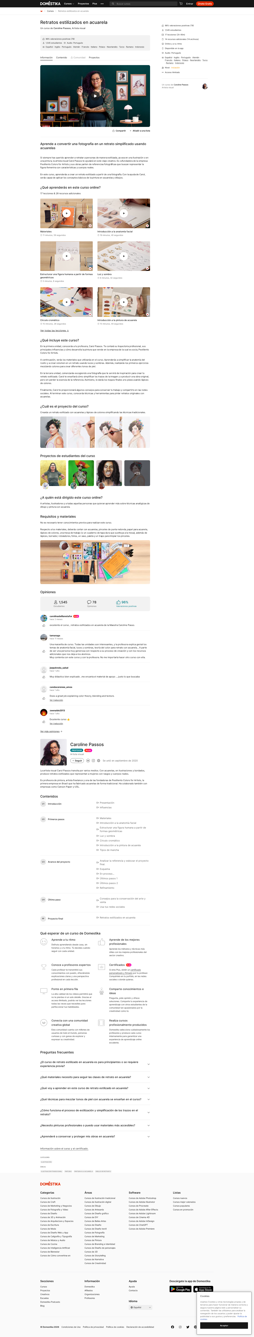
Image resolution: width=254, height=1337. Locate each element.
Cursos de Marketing (95, 1236)
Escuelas (44, 1298)
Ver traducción (56, 700)
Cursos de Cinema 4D (139, 1217)
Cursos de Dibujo (93, 1205)
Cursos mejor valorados (184, 1202)
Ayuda (132, 1286)
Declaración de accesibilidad (140, 1327)
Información (46, 57)
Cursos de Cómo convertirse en (55, 1255)
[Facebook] (173, 1327)
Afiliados (89, 1290)
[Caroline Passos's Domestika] (88, 760)
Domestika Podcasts (50, 1302)
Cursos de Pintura (93, 1240)
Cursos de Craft (47, 1202)
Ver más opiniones (50, 731)
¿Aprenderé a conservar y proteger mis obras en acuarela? (77, 1136)
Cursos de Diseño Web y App (54, 1232)
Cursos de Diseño (48, 1213)
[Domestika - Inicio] (41, 11)
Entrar (189, 3)
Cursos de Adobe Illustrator (142, 1202)
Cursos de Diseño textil (96, 1228)
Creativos (44, 1294)
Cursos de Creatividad (95, 1263)
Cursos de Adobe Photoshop (142, 1198)
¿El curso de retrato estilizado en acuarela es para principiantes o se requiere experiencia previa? (89, 1064)
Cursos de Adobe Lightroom (142, 1213)
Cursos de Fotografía (95, 1232)
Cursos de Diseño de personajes (100, 1248)
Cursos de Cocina (48, 1244)
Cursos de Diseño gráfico (97, 1213)
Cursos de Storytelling (95, 1255)
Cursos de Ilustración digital (98, 1202)
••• (102, 3)
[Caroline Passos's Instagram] (93, 760)
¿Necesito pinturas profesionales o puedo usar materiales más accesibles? (87, 1125)
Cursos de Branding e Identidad (100, 1244)
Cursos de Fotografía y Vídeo (54, 1209)
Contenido (61, 57)
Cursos (68, 3)
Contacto (133, 1290)
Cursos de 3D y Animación (53, 1217)
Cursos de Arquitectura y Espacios (56, 1221)
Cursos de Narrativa (94, 1259)
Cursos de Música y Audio (52, 1240)
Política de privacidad (93, 1327)
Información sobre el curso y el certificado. (64, 1148)
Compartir (121, 130)
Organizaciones (92, 1294)
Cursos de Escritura (49, 1225)
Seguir (78, 760)
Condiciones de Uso (71, 1327)
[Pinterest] (195, 1327)
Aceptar (224, 1325)
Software (135, 1192)
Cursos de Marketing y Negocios (56, 1205)
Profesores (90, 1298)
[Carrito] (181, 3)
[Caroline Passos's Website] (98, 760)
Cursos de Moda (48, 1228)
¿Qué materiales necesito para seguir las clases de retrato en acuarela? (85, 1077)
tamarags (55, 635)
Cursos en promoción (183, 1209)
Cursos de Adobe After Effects (143, 1209)
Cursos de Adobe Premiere (141, 1228)
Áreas (88, 1192)
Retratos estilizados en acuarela (73, 22)
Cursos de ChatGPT (138, 1225)
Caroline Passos (62, 28)
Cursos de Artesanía (94, 1209)
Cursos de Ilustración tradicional (100, 1198)
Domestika (90, 1286)
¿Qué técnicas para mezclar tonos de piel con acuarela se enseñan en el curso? (90, 1099)
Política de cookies (115, 1327)
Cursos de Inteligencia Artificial (55, 1248)
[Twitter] (188, 1327)
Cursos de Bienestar (50, 1251)
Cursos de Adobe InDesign (141, 1221)
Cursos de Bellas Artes (95, 1221)
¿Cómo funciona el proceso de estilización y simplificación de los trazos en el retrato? (89, 1112)
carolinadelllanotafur (61, 616)
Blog (42, 1305)
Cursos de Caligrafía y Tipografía (56, 1236)
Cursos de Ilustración (50, 1198)
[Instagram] (180, 1327)
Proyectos (83, 3)
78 (73, 39)
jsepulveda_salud (59, 667)
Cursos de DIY (91, 1217)
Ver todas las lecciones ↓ (54, 330)
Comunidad (79, 57)
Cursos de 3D (91, 1251)
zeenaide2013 (57, 710)
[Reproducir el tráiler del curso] (95, 96)
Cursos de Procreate (138, 1205)
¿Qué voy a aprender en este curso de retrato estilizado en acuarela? (84, 1088)
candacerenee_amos (61, 687)
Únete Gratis (205, 3)
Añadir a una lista (141, 130)
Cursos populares (181, 1205)
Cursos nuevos (180, 1198)
